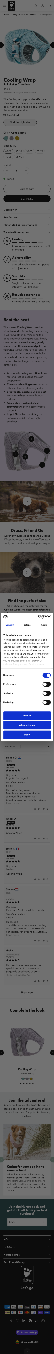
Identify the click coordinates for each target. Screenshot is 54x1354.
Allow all (27, 715)
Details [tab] (27, 625)
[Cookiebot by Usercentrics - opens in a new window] (38, 617)
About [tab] (44, 625)
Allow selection (27, 725)
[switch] (46, 684)
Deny (27, 734)
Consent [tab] (9, 625)
